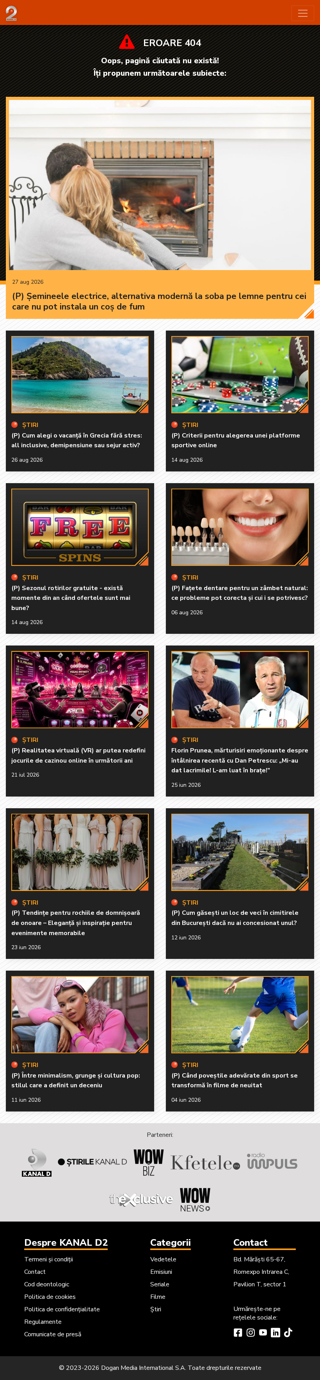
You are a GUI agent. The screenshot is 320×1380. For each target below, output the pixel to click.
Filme (157, 1297)
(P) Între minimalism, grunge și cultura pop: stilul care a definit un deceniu (75, 1080)
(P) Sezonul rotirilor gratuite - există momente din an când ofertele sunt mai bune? (70, 598)
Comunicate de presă (52, 1334)
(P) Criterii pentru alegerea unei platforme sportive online (235, 440)
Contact (35, 1272)
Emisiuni (161, 1272)
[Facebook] (238, 1333)
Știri (155, 1309)
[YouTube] (263, 1333)
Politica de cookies (50, 1297)
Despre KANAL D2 (66, 1242)
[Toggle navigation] (303, 13)
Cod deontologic (46, 1284)
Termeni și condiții (48, 1259)
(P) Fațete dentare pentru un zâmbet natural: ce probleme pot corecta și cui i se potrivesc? (239, 593)
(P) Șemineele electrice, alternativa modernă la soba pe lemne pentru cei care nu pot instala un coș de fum (159, 301)
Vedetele (163, 1259)
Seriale (159, 1284)
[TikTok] (288, 1333)
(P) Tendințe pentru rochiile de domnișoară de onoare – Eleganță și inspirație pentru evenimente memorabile (75, 923)
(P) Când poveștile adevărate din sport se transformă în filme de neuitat (234, 1080)
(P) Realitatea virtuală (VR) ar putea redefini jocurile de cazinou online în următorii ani (78, 755)
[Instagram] (250, 1333)
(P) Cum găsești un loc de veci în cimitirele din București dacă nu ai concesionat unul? (235, 918)
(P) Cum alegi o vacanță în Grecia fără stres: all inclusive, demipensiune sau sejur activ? (76, 440)
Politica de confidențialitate (62, 1309)
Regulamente (43, 1322)
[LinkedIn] (275, 1333)
